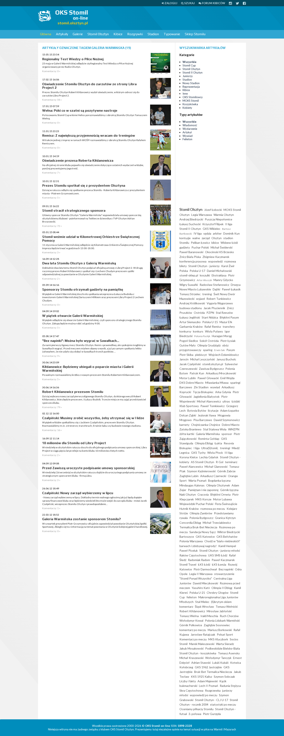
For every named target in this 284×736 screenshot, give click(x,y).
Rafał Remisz (212, 326)
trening (207, 294)
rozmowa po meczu (212, 508)
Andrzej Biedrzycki (191, 219)
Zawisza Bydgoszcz (211, 368)
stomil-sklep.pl (188, 275)
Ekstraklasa (219, 275)
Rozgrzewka (213, 690)
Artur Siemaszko (190, 322)
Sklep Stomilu (195, 34)
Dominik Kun (231, 233)
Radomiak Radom (199, 560)
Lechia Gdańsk (208, 457)
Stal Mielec (202, 602)
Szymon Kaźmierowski (201, 471)
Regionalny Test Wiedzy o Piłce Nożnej (73, 59)
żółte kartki (186, 434)
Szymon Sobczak (224, 676)
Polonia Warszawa (191, 541)
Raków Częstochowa (192, 555)
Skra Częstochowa (191, 690)
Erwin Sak (219, 350)
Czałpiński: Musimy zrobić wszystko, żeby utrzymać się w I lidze (93, 418)
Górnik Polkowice (190, 625)
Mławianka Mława (216, 382)
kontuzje (185, 238)
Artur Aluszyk (204, 280)
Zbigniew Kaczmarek (216, 257)
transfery (229, 326)
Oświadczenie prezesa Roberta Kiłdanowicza (77, 160)
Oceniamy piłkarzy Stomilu (196, 709)
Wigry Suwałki (188, 284)
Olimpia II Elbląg (221, 588)
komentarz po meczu (192, 630)
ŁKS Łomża (219, 564)
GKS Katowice (205, 536)
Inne (185, 93)
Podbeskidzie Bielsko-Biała (222, 648)
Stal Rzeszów (224, 312)
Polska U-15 (210, 322)
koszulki (205, 275)
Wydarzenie (190, 128)
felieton (191, 597)
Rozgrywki (135, 34)
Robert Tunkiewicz (218, 298)
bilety (183, 266)
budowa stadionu (190, 308)
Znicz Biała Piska (190, 257)
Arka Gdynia (223, 392)
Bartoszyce (186, 536)
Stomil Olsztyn (98, 34)
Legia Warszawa (201, 214)
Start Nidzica (210, 317)
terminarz (231, 462)
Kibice (118, 34)
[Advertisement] (170, 17)
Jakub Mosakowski (191, 648)
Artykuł (187, 132)
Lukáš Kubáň (220, 662)
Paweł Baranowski (191, 252)
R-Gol (219, 462)
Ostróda (199, 312)
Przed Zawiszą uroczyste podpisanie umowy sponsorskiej (88, 468)
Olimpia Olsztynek (218, 485)
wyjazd (200, 298)
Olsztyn (216, 238)
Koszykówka (190, 104)
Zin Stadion (201, 387)
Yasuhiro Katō (201, 588)
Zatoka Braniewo (190, 429)
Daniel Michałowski (219, 270)
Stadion (153, 34)
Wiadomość (190, 125)
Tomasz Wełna (189, 616)
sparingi (235, 382)
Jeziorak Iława (207, 415)
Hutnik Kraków (189, 508)
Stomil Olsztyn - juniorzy (204, 266)
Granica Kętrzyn (225, 518)
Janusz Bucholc (226, 359)
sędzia (207, 233)
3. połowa (195, 714)
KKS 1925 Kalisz (201, 676)
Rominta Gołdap (208, 438)
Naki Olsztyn (187, 494)
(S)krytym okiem (221, 602)
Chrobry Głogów (217, 592)
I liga (197, 448)
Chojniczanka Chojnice (205, 424)
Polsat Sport (225, 634)
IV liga (198, 233)
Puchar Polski (200, 247)
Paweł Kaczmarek (223, 560)
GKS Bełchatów (226, 536)
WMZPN (233, 429)
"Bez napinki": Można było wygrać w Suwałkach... (80, 341)
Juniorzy (188, 76)
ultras (226, 401)
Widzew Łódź (229, 242)
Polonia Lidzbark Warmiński (222, 620)
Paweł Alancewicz (191, 466)
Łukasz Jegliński (189, 317)
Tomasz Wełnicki (227, 606)
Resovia (229, 443)
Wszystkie (189, 62)
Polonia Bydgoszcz (201, 518)
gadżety (184, 247)
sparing (207, 350)
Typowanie (172, 34)
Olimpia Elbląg (204, 443)
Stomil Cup (189, 65)
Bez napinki (226, 569)
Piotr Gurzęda (212, 714)
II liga (228, 224)
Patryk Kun (197, 373)
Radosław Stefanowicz (214, 284)
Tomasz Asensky (229, 653)
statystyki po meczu (223, 704)
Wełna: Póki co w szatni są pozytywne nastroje (79, 110)
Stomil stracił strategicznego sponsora (73, 210)
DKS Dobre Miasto (191, 382)
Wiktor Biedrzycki (228, 532)
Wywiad (188, 135)
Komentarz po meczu (193, 639)
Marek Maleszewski (201, 644)
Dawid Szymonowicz (227, 420)
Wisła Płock (215, 452)
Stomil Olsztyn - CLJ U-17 (211, 700)
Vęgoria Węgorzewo (220, 303)
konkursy (185, 331)
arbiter (217, 233)
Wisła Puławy (214, 331)
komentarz (186, 606)
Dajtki (216, 289)
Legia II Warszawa (200, 574)
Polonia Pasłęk (202, 336)
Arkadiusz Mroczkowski (221, 373)
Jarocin (184, 359)
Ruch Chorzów (229, 616)
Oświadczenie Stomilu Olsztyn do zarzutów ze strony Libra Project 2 (89, 86)
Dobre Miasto (231, 424)
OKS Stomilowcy (193, 97)
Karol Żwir (228, 266)
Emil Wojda (227, 378)
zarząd (206, 238)
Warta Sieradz (225, 644)
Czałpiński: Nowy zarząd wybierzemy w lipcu (77, 493)
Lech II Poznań (208, 685)
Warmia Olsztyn (224, 214)
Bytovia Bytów (196, 410)
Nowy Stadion (191, 83)
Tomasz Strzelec (190, 294)
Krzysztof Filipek (212, 224)
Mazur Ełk (226, 322)
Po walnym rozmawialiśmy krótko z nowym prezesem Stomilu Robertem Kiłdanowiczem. (91, 374)
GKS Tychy (198, 452)
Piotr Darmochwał (205, 569)
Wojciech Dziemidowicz (224, 354)
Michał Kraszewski (191, 658)
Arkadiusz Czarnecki (213, 476)
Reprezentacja (191, 86)
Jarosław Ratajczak (203, 634)
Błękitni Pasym (229, 317)
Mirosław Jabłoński (219, 611)
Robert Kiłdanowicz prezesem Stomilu (72, 392)
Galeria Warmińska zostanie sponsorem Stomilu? (81, 519)
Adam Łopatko (229, 410)
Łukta (218, 443)
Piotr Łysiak (228, 340)
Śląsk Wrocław (204, 606)
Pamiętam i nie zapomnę (203, 490)
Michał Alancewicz (209, 401)
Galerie (78, 34)
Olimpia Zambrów (201, 513)
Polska (183, 270)
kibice (215, 242)
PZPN (210, 312)
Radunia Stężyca (230, 685)
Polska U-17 (197, 270)
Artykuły (62, 34)
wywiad (215, 387)
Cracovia (203, 494)
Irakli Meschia (209, 616)
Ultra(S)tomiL (209, 448)
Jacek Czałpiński (190, 364)
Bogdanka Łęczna (219, 480)
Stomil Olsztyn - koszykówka (197, 653)
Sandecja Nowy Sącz (202, 532)
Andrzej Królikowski (192, 303)
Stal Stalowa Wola (214, 429)
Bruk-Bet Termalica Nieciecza (213, 672)
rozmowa (230, 261)
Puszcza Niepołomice (218, 219)
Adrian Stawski (201, 662)
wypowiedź (215, 261)
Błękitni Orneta (220, 494)
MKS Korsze (203, 499)
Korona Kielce (188, 457)
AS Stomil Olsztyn (202, 462)
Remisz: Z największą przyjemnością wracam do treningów (88, 135)
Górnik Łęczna (229, 490)
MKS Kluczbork (218, 639)
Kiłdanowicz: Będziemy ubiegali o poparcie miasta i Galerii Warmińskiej (87, 368)
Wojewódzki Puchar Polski (196, 504)
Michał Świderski (221, 247)
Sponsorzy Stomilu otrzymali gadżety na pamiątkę (82, 289)
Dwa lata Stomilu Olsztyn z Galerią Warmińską (79, 263)
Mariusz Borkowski (220, 630)
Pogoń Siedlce (188, 340)
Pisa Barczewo (202, 420)
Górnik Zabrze (226, 471)
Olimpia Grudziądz (209, 345)
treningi (225, 448)
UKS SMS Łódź (217, 555)
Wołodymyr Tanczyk (218, 658)
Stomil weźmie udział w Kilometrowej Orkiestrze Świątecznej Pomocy (91, 238)
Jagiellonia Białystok (206, 396)
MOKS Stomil (191, 100)
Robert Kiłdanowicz (192, 611)
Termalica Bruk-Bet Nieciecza (198, 527)
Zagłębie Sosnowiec (217, 625)
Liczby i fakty (187, 681)
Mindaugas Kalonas (192, 485)
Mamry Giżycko (223, 280)
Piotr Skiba (186, 354)
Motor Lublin (187, 378)
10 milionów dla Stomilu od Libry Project (74, 443)
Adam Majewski (208, 681)
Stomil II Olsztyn (193, 72)
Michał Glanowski (216, 466)
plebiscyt (201, 354)
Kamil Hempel (227, 546)
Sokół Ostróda (209, 340)
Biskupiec (185, 448)
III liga (229, 452)
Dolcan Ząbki (187, 415)
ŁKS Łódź (204, 564)
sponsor (226, 434)
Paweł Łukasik (231, 289)
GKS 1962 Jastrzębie (208, 667)
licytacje (213, 410)
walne (196, 238)
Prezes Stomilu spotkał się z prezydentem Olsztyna (83, 185)
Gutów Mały (187, 345)
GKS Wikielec (211, 228)
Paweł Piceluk (188, 550)
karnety (184, 424)
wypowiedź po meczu (203, 695)
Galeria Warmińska (208, 434)
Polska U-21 (197, 592)
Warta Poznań (197, 480)
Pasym (230, 350)
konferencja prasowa (192, 261)
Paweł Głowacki (208, 378)
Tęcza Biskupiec (203, 392)
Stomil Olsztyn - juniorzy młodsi (219, 550)
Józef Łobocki (213, 209)
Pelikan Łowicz (200, 242)
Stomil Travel (187, 564)
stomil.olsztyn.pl (212, 364)
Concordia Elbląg (190, 522)
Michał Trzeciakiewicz (217, 522)
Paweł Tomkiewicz (212, 406)
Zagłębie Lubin (189, 476)
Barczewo (185, 387)
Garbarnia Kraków (191, 326)
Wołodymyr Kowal (191, 620)
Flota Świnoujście (226, 504)
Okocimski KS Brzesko (219, 252)
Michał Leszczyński (202, 359)
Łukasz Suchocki (190, 224)
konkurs (198, 331)
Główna (45, 34)
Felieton (187, 139)
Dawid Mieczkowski (205, 583)
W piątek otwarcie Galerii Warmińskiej (72, 316)
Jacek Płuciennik (214, 308)
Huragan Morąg (222, 336)
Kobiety (187, 107)
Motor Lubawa (222, 499)
